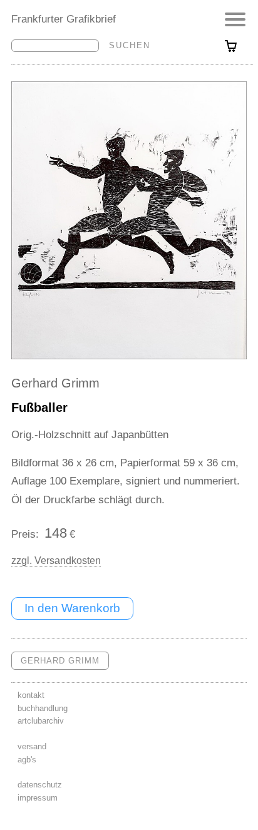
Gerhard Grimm (55, 383)
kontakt (31, 695)
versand (32, 746)
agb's (27, 759)
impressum (38, 797)
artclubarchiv (41, 720)
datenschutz (40, 784)
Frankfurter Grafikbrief (63, 19)
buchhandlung (43, 708)
